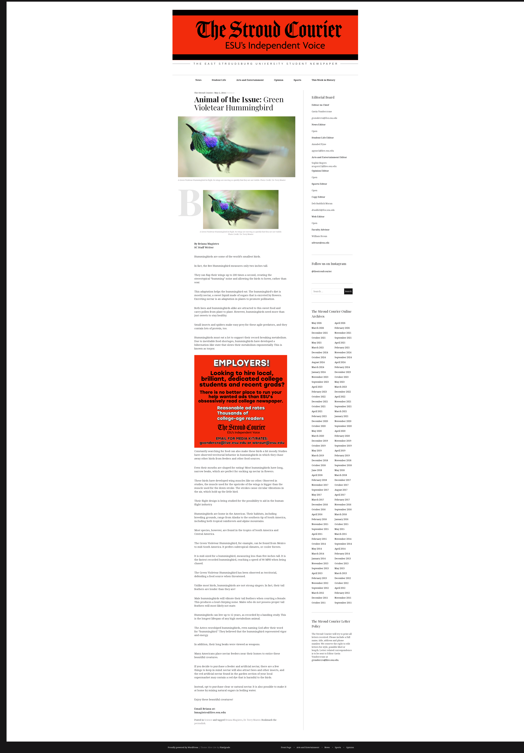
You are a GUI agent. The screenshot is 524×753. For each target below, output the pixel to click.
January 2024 (318, 372)
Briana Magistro (233, 719)
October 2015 (342, 524)
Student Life (219, 80)
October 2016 (319, 509)
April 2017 (340, 494)
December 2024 (320, 352)
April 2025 (340, 342)
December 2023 (343, 372)
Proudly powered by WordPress (183, 747)
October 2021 (319, 406)
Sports (297, 80)
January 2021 (341, 416)
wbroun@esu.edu (320, 242)
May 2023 (340, 381)
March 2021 (341, 411)
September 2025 (343, 337)
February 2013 (319, 578)
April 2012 (340, 587)
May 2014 (317, 548)
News (198, 80)
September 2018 (343, 465)
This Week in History (323, 80)
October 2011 (319, 602)
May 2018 (340, 470)
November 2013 (320, 563)
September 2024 (343, 357)
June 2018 (317, 470)
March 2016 (341, 514)
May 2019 (317, 450)
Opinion (278, 80)
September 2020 (343, 426)
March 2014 (318, 553)
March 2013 (341, 573)
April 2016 (317, 514)
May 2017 (317, 494)
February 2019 (342, 455)
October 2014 (319, 543)
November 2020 (343, 421)
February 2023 (319, 391)
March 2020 (318, 435)
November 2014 (343, 538)
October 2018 (319, 465)
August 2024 (318, 362)
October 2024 (319, 357)
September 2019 (343, 445)
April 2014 (340, 548)
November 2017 (320, 484)
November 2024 (343, 352)
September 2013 (320, 568)
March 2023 (341, 386)
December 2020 (320, 421)
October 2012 (342, 583)
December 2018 (320, 460)
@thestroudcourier (322, 271)
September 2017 (320, 489)
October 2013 (342, 563)
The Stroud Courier (203, 92)
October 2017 (342, 484)
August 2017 (341, 489)
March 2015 (341, 533)
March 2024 (318, 367)
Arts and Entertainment (250, 80)
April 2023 (317, 386)
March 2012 (318, 592)
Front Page (286, 747)
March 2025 (318, 347)
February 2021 (319, 416)
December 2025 (320, 332)
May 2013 (340, 568)
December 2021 (320, 401)
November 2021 (343, 401)
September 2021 (343, 406)
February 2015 (319, 538)
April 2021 (317, 411)
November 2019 (343, 440)
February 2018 (319, 480)
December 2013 (343, 558)
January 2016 (341, 519)
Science (230, 92)
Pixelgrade (225, 747)
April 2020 (340, 430)
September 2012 (320, 587)
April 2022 (340, 396)
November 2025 (343, 332)
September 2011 (343, 602)
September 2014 (343, 543)
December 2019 (320, 440)
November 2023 (320, 376)
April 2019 (340, 450)
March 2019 (318, 455)
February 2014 (342, 553)
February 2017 (342, 499)
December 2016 (320, 504)
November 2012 (320, 583)
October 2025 (319, 337)
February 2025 (342, 347)
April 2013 (317, 573)
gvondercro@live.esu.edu (325, 659)
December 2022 (343, 391)
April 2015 (317, 533)
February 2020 (342, 435)
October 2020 (319, 426)
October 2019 (319, 445)
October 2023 (342, 376)
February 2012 (342, 592)
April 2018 (317, 475)
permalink (199, 723)
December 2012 (343, 578)
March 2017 (318, 499)
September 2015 (320, 529)
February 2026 (342, 327)
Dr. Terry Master (251, 719)
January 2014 (318, 558)
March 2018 (341, 475)
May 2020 (317, 430)
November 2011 (343, 597)
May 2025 (317, 342)
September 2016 (343, 509)
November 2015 (320, 524)
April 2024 (340, 362)
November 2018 (343, 460)
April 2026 (340, 323)
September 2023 (320, 381)
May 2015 (340, 529)
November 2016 (343, 504)
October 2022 (319, 396)
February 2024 (342, 367)
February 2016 (319, 519)
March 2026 (318, 327)
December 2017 (343, 480)
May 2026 (317, 323)
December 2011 (320, 597)
